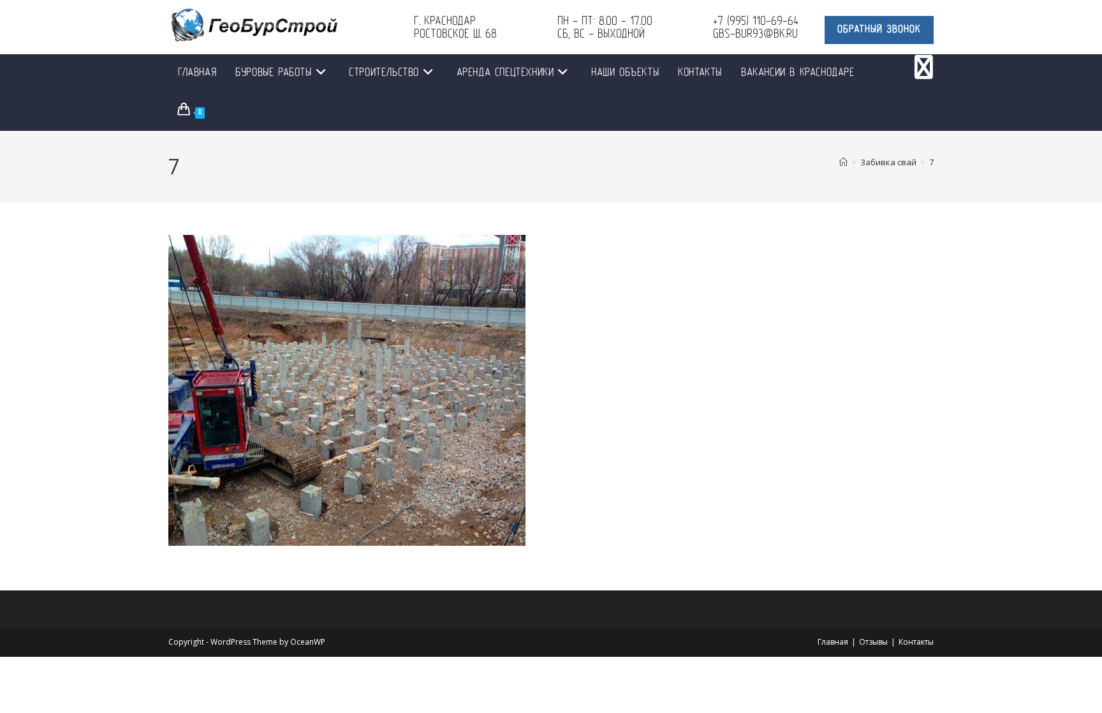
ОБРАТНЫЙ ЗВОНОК (879, 30)
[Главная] (843, 162)
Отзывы (873, 641)
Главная (833, 641)
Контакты (916, 641)
